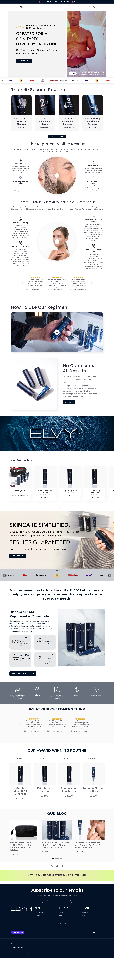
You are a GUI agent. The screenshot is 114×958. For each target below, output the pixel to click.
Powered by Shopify (25, 953)
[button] (94, 7)
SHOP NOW (69, 402)
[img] (35, 277)
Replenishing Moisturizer (95, 491)
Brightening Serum (70, 491)
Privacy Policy (63, 918)
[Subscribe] (70, 901)
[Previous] (4, 575)
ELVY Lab (18, 953)
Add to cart (20, 128)
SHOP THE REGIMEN (57, 136)
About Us (85, 912)
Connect (61, 912)
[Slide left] (53, 507)
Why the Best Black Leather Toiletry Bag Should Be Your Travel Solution (21, 846)
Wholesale (62, 927)
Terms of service (53, 953)
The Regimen (20, 491)
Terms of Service (64, 921)
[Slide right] (61, 507)
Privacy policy (44, 953)
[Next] (109, 575)
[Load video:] (57, 332)
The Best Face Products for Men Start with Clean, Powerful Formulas (56, 845)
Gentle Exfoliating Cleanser (45, 491)
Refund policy (35, 953)
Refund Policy (63, 924)
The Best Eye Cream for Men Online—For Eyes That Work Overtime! (89, 845)
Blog (83, 915)
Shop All (37, 915)
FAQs (60, 915)
